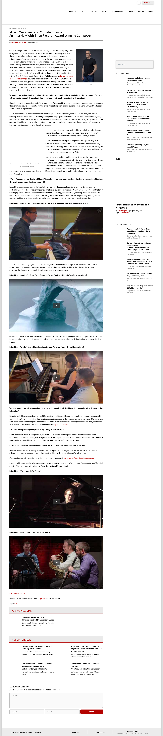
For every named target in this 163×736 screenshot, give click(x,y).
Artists (83, 12)
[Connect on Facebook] (44, 732)
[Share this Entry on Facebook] (107, 49)
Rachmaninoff (124, 213)
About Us (75, 732)
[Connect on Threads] (60, 732)
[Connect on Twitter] (48, 732)
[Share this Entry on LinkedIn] (107, 56)
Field (17, 603)
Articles (105, 12)
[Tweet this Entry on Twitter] (107, 53)
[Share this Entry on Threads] (107, 60)
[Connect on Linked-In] (56, 732)
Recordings (130, 12)
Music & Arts (94, 12)
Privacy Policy (132, 731)
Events (150, 12)
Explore (141, 12)
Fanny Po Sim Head (18, 42)
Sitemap (145, 733)
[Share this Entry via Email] (107, 42)
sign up (42, 598)
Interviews (22, 28)
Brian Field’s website (17, 593)
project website (61, 424)
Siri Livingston (123, 211)
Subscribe (147, 3)
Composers (72, 12)
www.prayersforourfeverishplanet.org (79, 458)
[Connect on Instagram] (52, 732)
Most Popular (117, 12)
